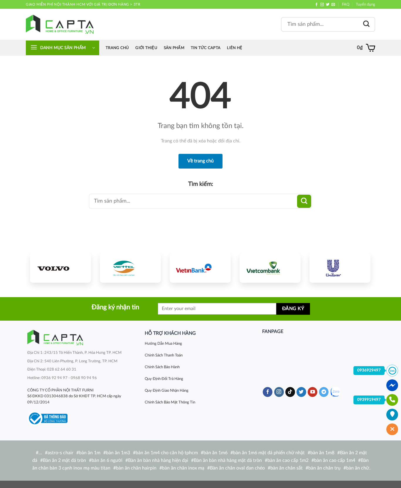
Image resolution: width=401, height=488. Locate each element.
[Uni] (339, 268)
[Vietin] (200, 268)
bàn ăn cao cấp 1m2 (288, 460)
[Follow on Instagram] (322, 5)
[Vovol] (60, 268)
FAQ (345, 4)
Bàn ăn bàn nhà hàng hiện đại (158, 460)
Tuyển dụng (365, 4)
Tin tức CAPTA (205, 48)
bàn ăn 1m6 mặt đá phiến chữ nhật (269, 452)
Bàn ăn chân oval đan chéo (237, 468)
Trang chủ (117, 48)
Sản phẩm (174, 48)
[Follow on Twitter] (327, 5)
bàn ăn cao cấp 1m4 (334, 460)
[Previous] (40, 267)
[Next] (360, 267)
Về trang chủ (200, 161)
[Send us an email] (333, 5)
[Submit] (366, 24)
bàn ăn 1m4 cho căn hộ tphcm (167, 452)
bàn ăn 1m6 (215, 452)
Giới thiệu (146, 48)
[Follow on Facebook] (316, 5)
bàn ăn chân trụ (324, 468)
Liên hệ (234, 48)
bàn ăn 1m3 (118, 452)
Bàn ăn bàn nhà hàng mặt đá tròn (228, 460)
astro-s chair (60, 452)
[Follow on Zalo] (335, 392)
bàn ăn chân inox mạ (183, 468)
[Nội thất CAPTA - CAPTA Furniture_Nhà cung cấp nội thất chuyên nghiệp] (60, 24)
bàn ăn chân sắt (286, 468)
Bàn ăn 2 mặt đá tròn (64, 460)
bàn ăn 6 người (107, 460)
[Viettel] (130, 268)
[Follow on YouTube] (312, 392)
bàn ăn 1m (89, 452)
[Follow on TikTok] (290, 392)
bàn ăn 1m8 (322, 452)
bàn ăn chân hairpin (136, 468)
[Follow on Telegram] (324, 392)
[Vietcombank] (270, 268)
